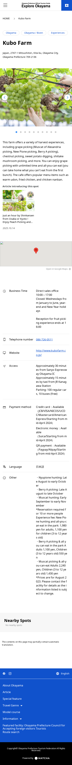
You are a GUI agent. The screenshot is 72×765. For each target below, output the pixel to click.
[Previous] (5, 97)
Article (7, 692)
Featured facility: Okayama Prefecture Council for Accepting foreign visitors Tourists (34, 727)
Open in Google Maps (57, 268)
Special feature (12, 699)
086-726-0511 (44, 339)
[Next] (67, 97)
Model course (11, 712)
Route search (11, 732)
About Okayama (13, 685)
